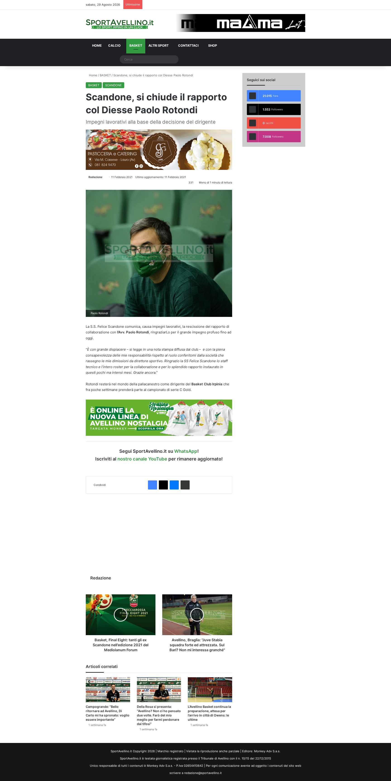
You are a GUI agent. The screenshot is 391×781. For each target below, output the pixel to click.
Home (92, 75)
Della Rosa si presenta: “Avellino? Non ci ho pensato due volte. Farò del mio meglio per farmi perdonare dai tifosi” (159, 715)
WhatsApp (185, 451)
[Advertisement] (159, 532)
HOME (96, 45)
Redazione (95, 177)
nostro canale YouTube (142, 459)
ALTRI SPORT (158, 45)
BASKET (135, 45)
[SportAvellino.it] (120, 24)
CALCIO (114, 45)
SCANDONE (113, 85)
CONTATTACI (188, 45)
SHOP (212, 45)
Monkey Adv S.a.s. (267, 751)
